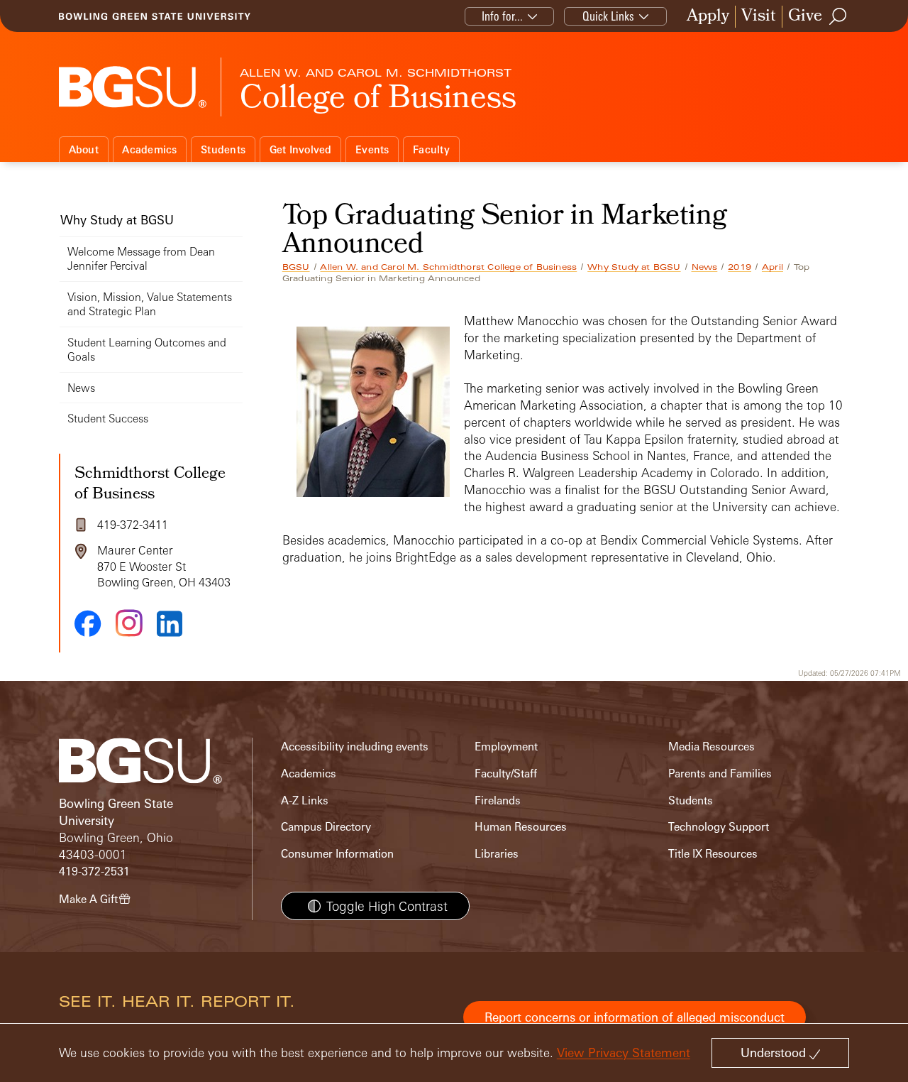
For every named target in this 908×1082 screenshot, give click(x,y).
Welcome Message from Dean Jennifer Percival (141, 259)
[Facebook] (87, 623)
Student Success (107, 418)
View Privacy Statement (623, 1052)
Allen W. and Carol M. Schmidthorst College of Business (448, 267)
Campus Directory (326, 827)
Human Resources (521, 827)
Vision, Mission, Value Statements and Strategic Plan (149, 304)
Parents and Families (720, 773)
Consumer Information (337, 853)
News (705, 267)
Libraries (497, 853)
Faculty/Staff (506, 773)
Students (223, 149)
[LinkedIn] (169, 623)
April (772, 267)
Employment (506, 746)
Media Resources (711, 746)
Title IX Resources (713, 853)
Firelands (498, 800)
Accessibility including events (354, 746)
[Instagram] (129, 623)
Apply (708, 17)
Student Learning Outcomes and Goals (146, 350)
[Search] (838, 16)
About (84, 149)
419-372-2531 (94, 871)
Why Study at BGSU (633, 267)
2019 (739, 267)
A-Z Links (304, 800)
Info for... (502, 16)
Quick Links (608, 16)
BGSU (296, 267)
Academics (149, 149)
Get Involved (301, 149)
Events (372, 149)
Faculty (431, 149)
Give (805, 17)
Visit (758, 17)
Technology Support (718, 827)
